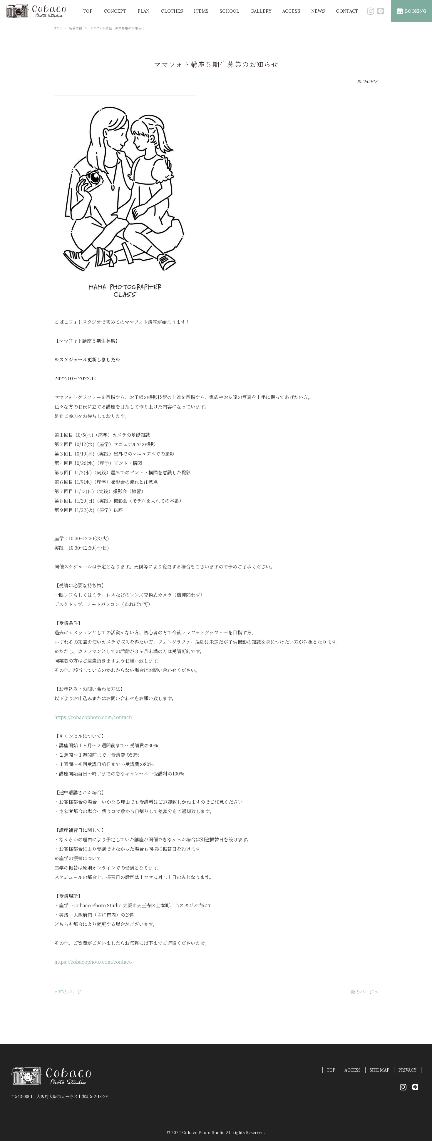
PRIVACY (407, 1070)
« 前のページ (68, 991)
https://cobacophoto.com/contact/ (93, 717)
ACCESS (352, 1070)
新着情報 (75, 28)
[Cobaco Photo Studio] (36, 11)
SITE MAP (379, 1070)
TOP (57, 28)
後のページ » (364, 991)
